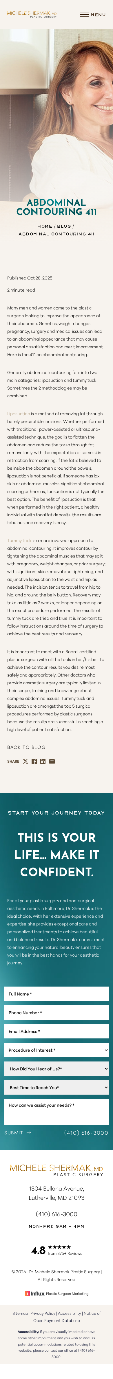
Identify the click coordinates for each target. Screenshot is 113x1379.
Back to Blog (26, 747)
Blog (64, 225)
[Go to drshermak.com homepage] (32, 14)
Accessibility (69, 1313)
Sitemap (20, 1313)
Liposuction (18, 413)
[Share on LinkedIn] (42, 761)
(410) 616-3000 (86, 1132)
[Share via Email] (52, 761)
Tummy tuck (19, 540)
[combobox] (56, 1050)
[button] (84, 14)
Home (44, 225)
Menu (98, 14)
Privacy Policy (42, 1313)
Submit (13, 1132)
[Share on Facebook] (34, 761)
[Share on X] (25, 761)
